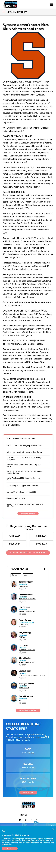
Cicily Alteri (23, 645)
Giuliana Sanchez (26, 594)
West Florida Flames (27, 612)
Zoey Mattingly (25, 632)
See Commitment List (28, 710)
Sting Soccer (24, 688)
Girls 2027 (14, 535)
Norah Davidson (25, 620)
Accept (10, 848)
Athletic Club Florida (27, 599)
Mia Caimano (24, 607)
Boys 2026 (41, 543)
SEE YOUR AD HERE (28, 513)
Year (25, 575)
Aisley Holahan (25, 658)
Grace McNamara (26, 696)
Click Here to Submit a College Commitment (28, 553)
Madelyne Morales (26, 683)
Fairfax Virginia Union (27, 662)
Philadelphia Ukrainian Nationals (32, 675)
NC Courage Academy (27, 650)
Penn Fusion (23, 624)
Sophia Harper (25, 671)
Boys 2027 (14, 543)
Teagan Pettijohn (26, 582)
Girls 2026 (41, 535)
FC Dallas (22, 637)
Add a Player (28, 792)
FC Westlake (23, 586)
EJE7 (20, 701)
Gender (14, 575)
